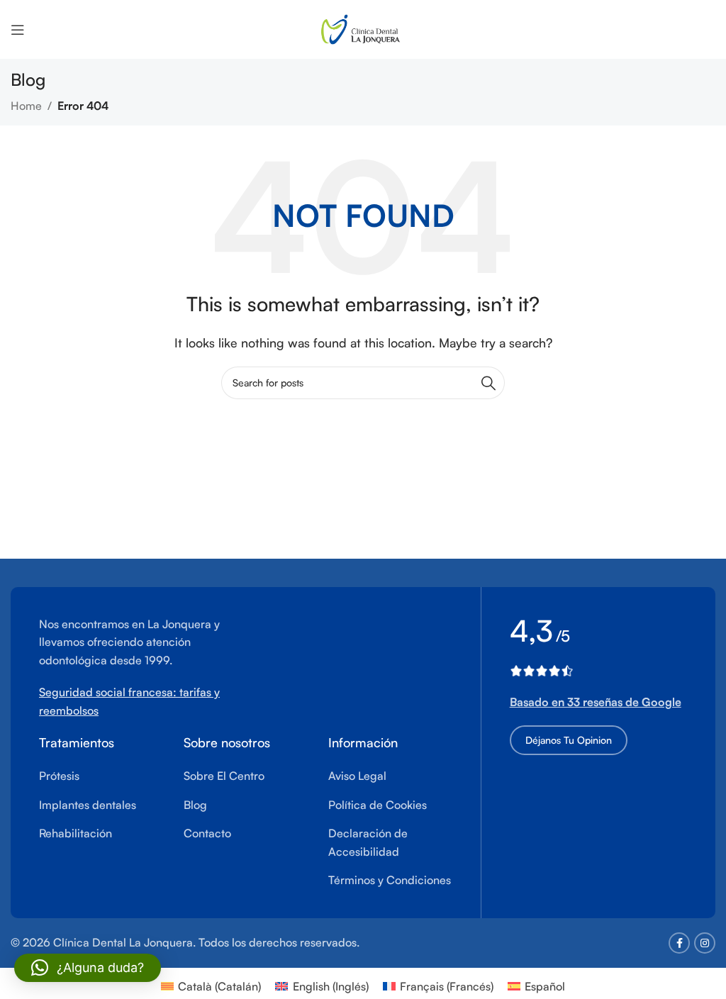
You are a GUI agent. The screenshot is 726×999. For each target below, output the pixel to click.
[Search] (488, 383)
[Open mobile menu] (18, 30)
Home (26, 106)
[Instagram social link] (704, 943)
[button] (87, 968)
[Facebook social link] (679, 943)
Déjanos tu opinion (568, 740)
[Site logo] (363, 28)
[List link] (100, 776)
